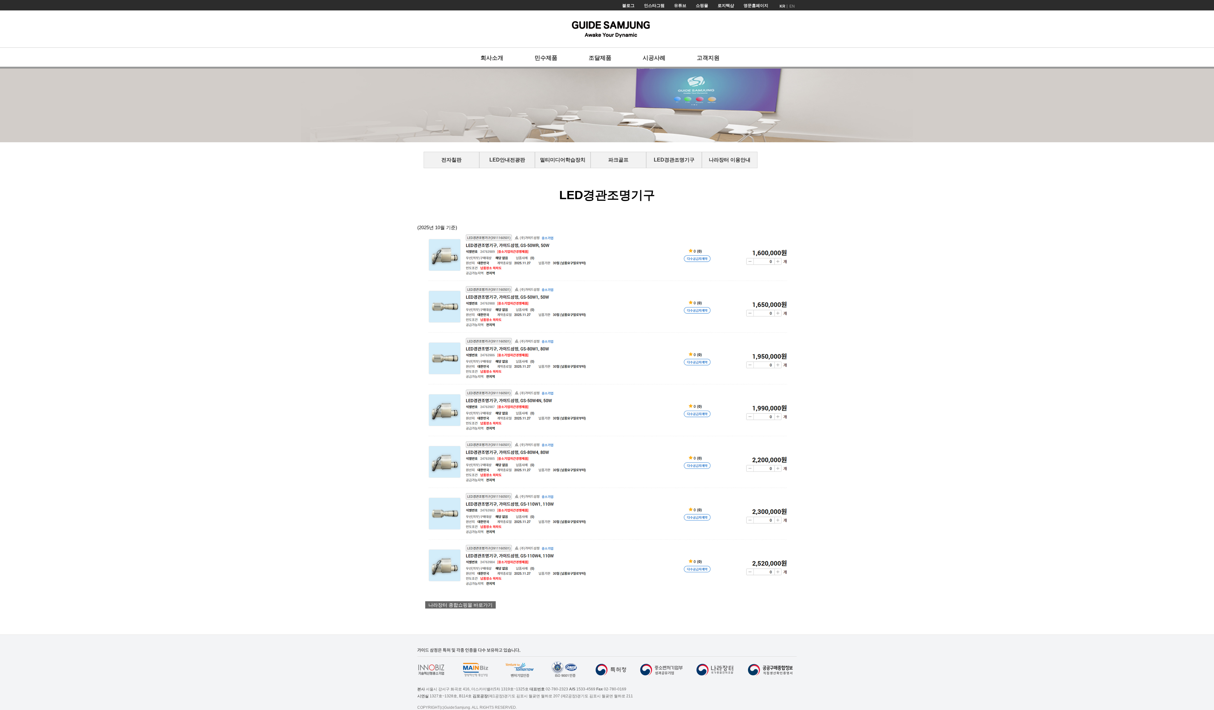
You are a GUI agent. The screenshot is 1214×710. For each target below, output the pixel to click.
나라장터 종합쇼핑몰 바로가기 (460, 605)
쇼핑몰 (702, 5)
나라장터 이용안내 (730, 159)
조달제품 (600, 58)
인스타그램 (654, 5)
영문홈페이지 (756, 5)
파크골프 (618, 159)
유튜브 (680, 5)
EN (792, 6)
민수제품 (546, 58)
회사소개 (492, 58)
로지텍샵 (726, 5)
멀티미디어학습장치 (563, 159)
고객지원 (708, 58)
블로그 (628, 5)
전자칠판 (451, 159)
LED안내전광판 (507, 159)
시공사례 (654, 58)
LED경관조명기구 (674, 159)
